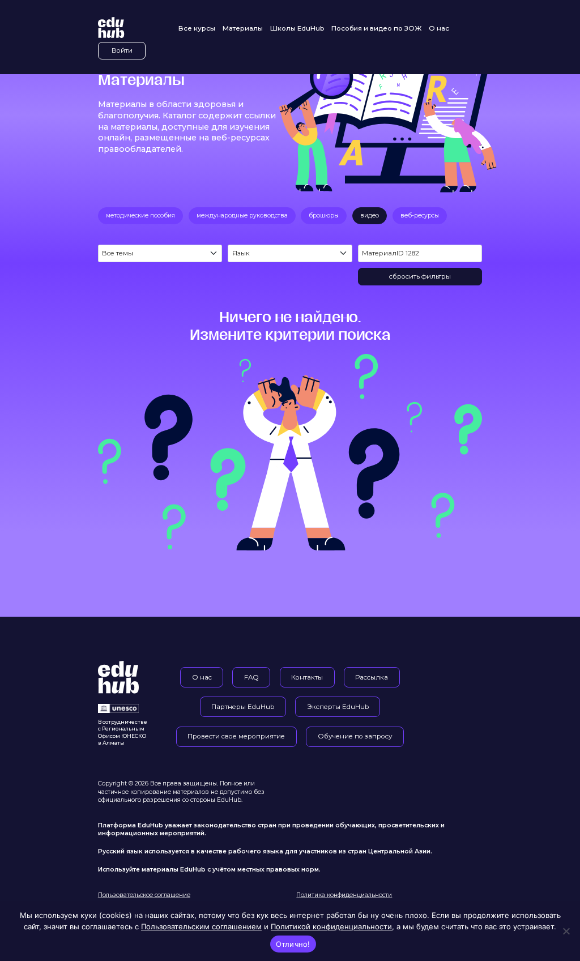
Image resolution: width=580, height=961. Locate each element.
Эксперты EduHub (338, 707)
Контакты (307, 677)
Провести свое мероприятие (236, 736)
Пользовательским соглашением (201, 926)
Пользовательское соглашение (144, 895)
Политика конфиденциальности (344, 895)
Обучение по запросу (355, 736)
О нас (439, 28)
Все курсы (196, 28)
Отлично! (293, 944)
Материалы (243, 28)
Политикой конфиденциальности (331, 926)
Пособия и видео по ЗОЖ (376, 28)
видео (369, 215)
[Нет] (566, 931)
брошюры (324, 215)
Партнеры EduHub (242, 707)
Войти (122, 50)
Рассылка (371, 677)
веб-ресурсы (419, 215)
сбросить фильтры (420, 276)
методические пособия (140, 215)
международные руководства (242, 215)
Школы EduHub (297, 28)
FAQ (251, 677)
